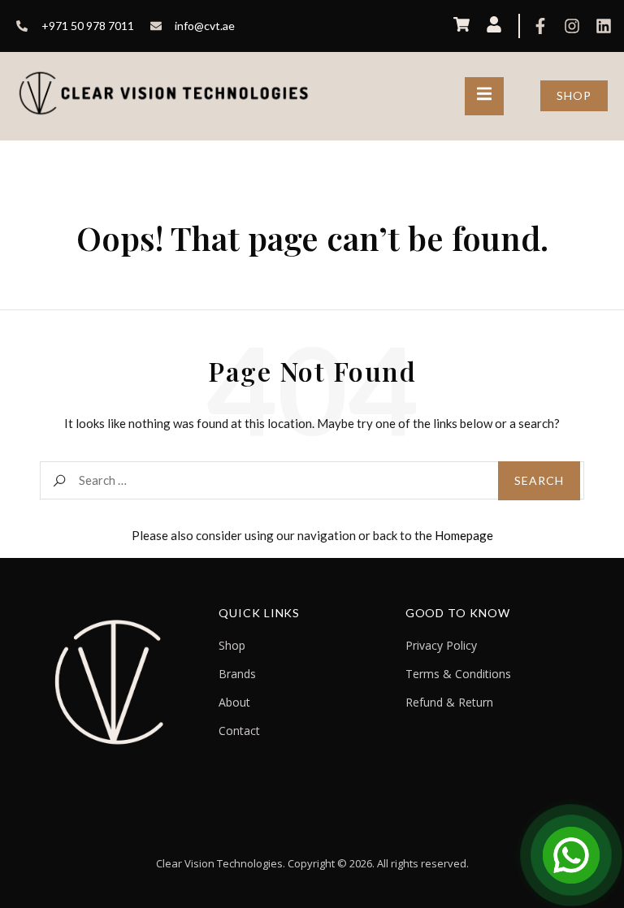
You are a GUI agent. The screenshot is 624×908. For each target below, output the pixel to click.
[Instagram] (572, 26)
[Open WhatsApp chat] (571, 855)
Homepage (464, 535)
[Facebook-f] (540, 26)
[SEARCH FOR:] (312, 480)
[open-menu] (484, 96)
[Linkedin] (604, 26)
